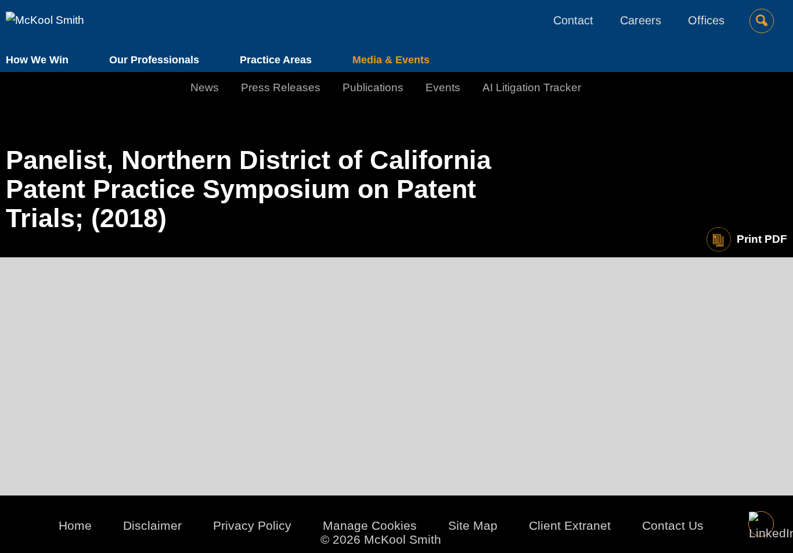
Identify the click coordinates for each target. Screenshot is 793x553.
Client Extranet (570, 525)
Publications (373, 87)
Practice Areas (276, 60)
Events (443, 87)
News (204, 87)
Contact (573, 20)
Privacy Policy (252, 525)
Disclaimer (152, 525)
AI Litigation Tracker (531, 87)
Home (75, 525)
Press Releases (280, 87)
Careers (640, 20)
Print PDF (762, 239)
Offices (706, 20)
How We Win (37, 60)
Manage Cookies (370, 525)
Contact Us (673, 525)
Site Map (473, 525)
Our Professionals (154, 60)
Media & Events (391, 60)
